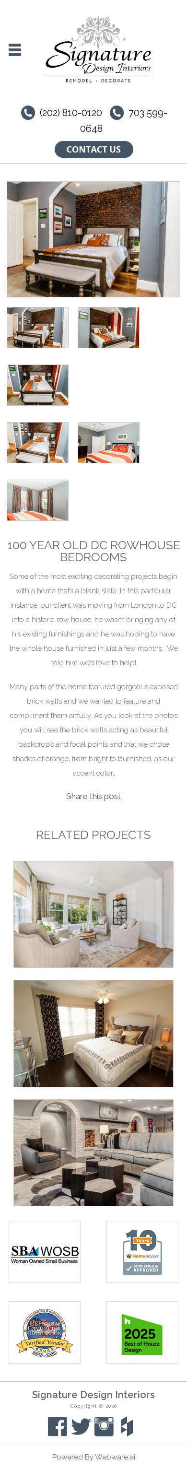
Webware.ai (115, 1457)
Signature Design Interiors (93, 1394)
